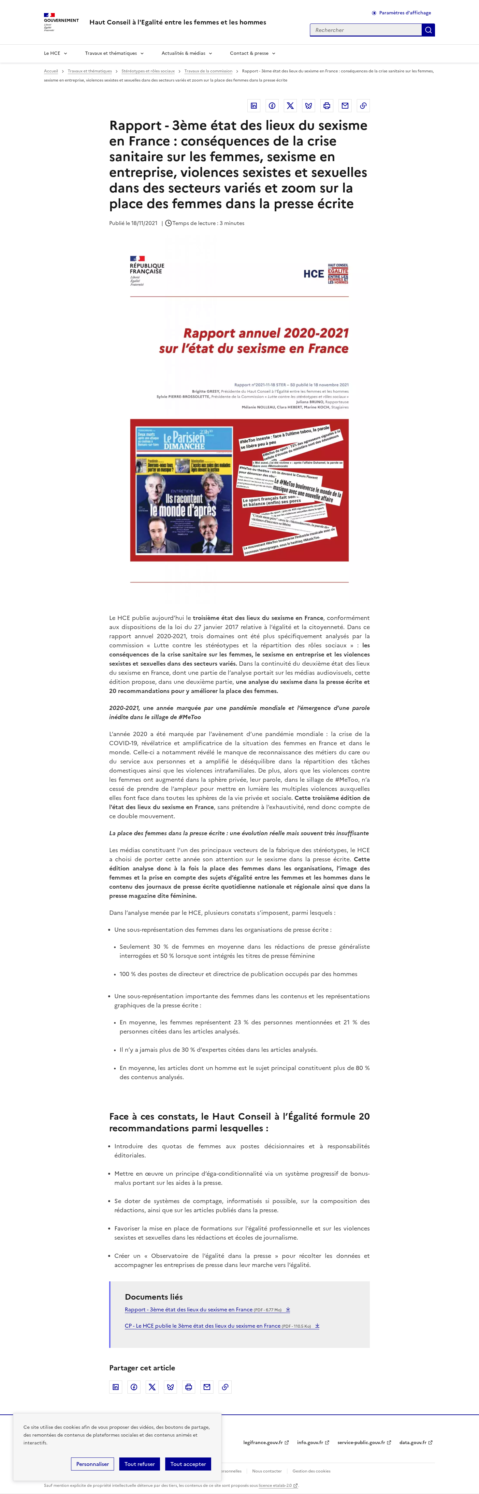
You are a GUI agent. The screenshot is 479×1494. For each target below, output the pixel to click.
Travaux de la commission (208, 71)
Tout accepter (188, 1464)
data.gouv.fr (413, 1442)
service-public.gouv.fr (361, 1442)
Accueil (51, 71)
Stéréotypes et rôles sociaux (148, 71)
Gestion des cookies (311, 1471)
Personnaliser (92, 1464)
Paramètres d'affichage (405, 12)
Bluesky (308, 105)
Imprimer (326, 105)
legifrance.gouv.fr (263, 1442)
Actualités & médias (183, 53)
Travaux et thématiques (111, 53)
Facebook (272, 105)
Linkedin (253, 105)
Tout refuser (139, 1464)
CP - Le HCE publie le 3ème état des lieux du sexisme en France (218, 1326)
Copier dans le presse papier (363, 105)
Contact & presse (249, 53)
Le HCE (52, 53)
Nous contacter (267, 1471)
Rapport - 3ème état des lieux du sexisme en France (203, 1309)
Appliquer (428, 30)
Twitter (290, 105)
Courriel (345, 105)
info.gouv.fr (310, 1442)
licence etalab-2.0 (275, 1485)
